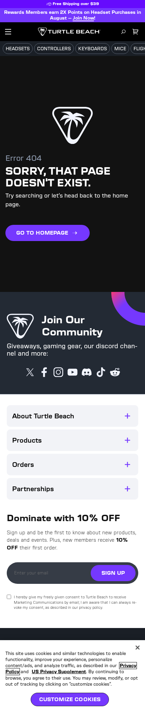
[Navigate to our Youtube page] (72, 373)
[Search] (123, 31)
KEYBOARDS (92, 49)
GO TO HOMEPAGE (42, 233)
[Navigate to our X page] (30, 373)
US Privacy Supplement (59, 672)
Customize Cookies (70, 699)
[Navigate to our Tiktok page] (101, 373)
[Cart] (135, 31)
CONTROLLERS (54, 49)
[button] (72, 416)
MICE (120, 49)
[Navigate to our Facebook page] (44, 373)
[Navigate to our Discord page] (87, 373)
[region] (72, 678)
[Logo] (69, 32)
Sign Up (113, 573)
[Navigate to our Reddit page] (115, 373)
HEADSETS (18, 49)
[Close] (137, 647)
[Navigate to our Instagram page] (58, 373)
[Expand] (127, 416)
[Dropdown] (8, 32)
